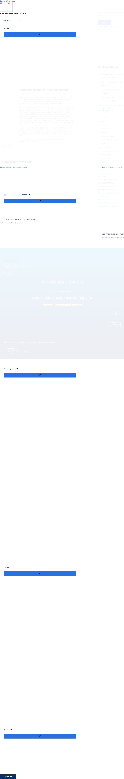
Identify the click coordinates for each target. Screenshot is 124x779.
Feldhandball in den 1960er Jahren (18, 219)
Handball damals (17, 223)
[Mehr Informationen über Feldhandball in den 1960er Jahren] (49, 192)
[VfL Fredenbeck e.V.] (4, 11)
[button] (10, 28)
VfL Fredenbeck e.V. (13, 13)
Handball (9, 223)
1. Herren (3, 223)
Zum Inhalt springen (7, 1)
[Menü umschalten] (40, 34)
